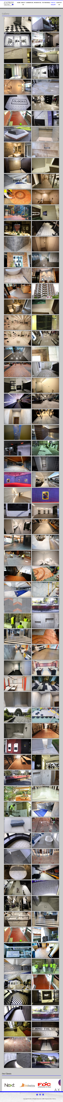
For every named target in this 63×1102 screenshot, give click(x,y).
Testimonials (46, 2)
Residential (37, 2)
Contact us (59, 3)
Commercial (29, 2)
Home (19, 2)
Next (59, 1085)
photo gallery (53, 3)
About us (23, 3)
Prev (4, 1085)
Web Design (45, 1099)
